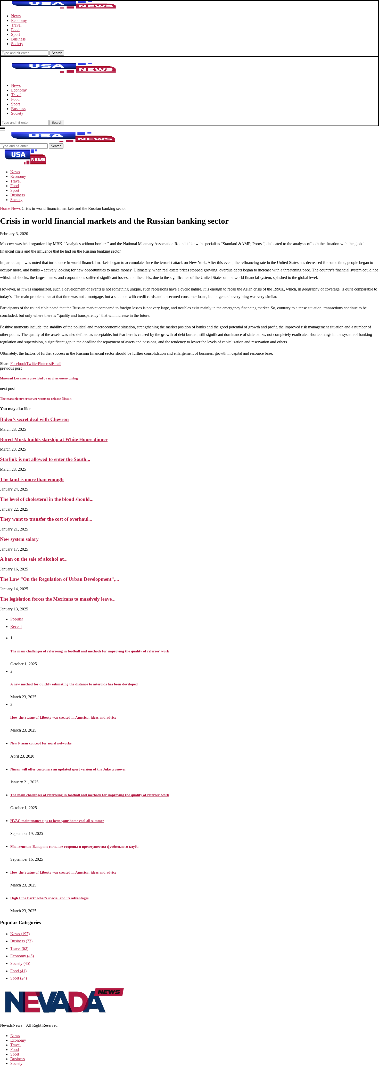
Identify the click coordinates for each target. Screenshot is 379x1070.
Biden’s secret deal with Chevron (34, 419)
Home (5, 208)
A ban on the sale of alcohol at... (34, 559)
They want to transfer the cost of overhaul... (46, 519)
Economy (19, 20)
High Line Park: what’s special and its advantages (49, 898)
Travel (16, 25)
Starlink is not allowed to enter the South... (45, 459)
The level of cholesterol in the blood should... (47, 499)
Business (18, 39)
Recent (16, 626)
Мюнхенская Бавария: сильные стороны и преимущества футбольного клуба (74, 847)
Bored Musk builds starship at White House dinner (54, 439)
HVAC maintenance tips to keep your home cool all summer (57, 821)
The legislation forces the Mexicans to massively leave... (58, 599)
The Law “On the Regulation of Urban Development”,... (59, 579)
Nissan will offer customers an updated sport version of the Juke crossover (68, 769)
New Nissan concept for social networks (40, 743)
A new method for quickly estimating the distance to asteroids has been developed (74, 684)
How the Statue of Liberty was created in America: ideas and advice (63, 717)
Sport (15, 34)
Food (15, 30)
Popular (16, 619)
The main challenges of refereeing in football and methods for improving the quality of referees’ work (89, 651)
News (16, 16)
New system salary (19, 539)
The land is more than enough (32, 479)
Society (17, 44)
